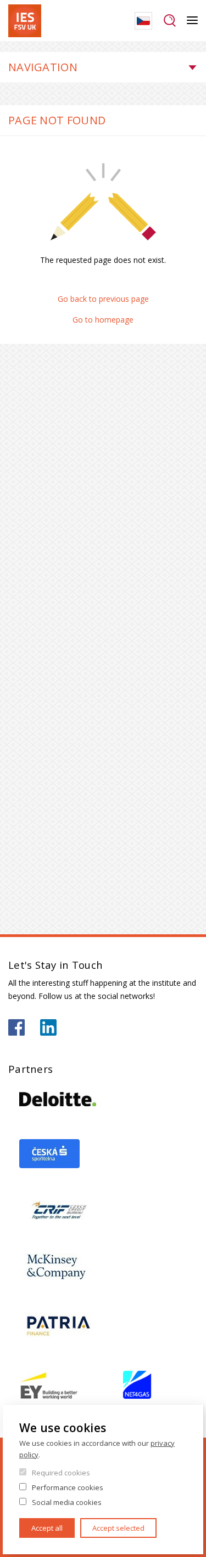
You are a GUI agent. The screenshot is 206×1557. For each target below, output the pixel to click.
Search (169, 20)
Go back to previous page (103, 299)
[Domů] (24, 20)
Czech (143, 21)
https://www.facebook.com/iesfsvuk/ (16, 1027)
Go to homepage (103, 319)
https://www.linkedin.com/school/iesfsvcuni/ (48, 1027)
